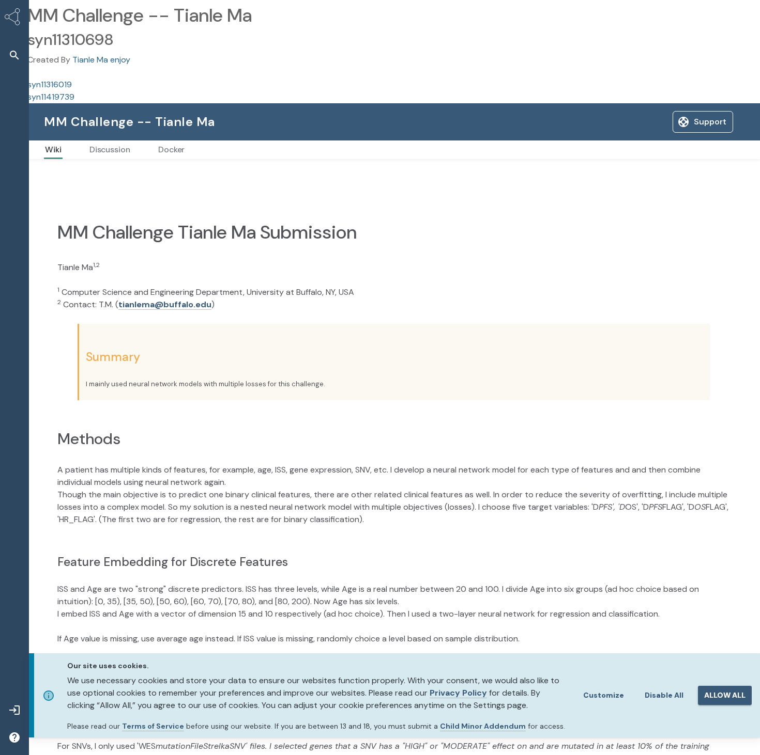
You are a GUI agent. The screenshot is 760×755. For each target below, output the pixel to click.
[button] (14, 55)
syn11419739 (50, 96)
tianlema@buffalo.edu (164, 326)
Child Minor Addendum (483, 726)
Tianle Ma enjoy (101, 59)
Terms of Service (153, 726)
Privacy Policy (458, 692)
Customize (603, 695)
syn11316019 (49, 84)
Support (632, 121)
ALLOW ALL (725, 695)
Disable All (664, 695)
